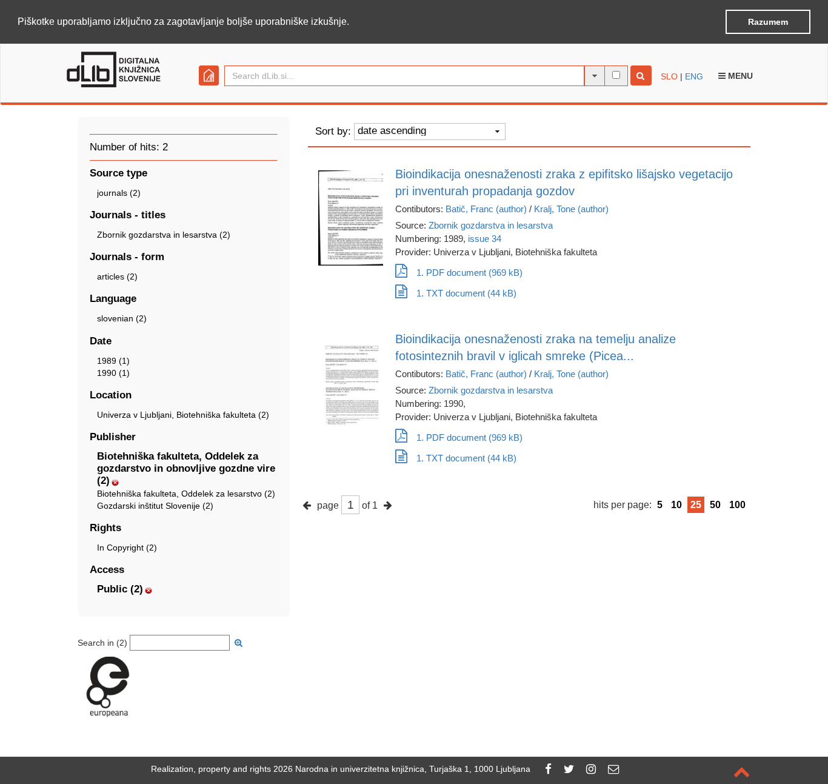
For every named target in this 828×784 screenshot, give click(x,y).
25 (695, 505)
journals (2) (119, 193)
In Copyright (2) (127, 547)
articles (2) (117, 276)
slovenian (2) (122, 318)
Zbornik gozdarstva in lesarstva (491, 225)
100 (737, 505)
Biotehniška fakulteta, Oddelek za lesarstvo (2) (186, 493)
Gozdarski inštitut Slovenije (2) (155, 506)
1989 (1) (113, 361)
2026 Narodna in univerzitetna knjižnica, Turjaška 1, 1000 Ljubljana (401, 769)
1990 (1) (113, 373)
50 (715, 505)
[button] (353, 22)
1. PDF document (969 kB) (469, 272)
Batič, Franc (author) (486, 209)
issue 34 (484, 238)
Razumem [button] (768, 22)
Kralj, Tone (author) (571, 209)
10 (676, 505)
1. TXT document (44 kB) (466, 293)
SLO (669, 76)
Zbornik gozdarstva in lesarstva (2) (163, 235)
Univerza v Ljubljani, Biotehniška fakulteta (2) (183, 415)
